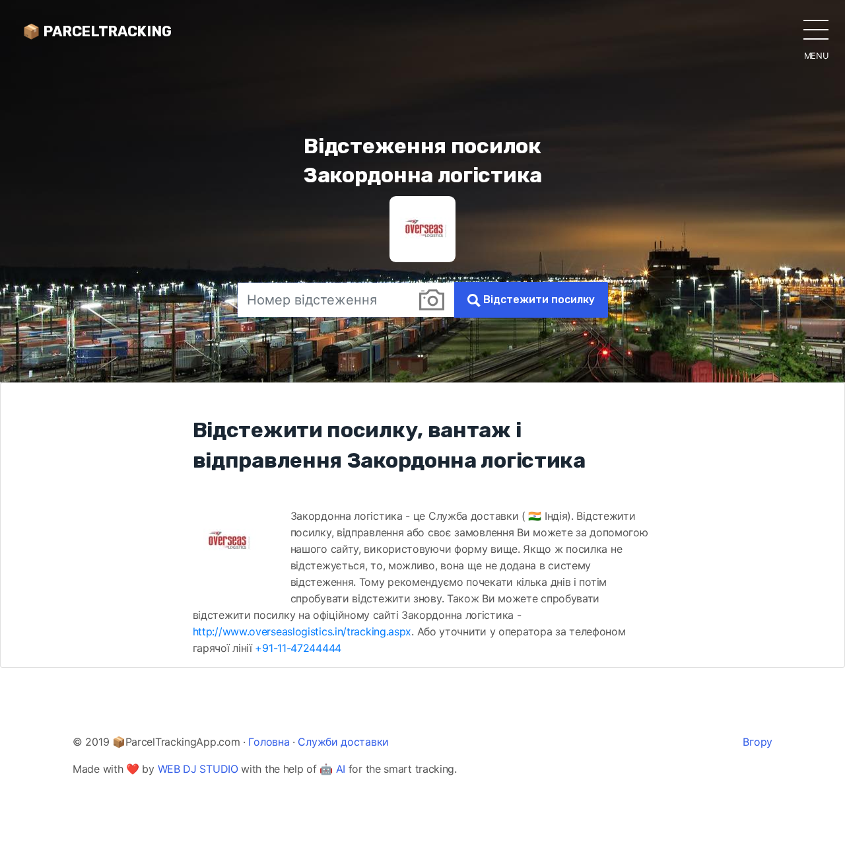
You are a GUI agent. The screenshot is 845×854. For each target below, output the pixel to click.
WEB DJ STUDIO (198, 768)
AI (340, 768)
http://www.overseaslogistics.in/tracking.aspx (302, 631)
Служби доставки (343, 741)
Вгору (757, 741)
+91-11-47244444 (298, 648)
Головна (268, 741)
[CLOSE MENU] (815, 29)
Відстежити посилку (538, 299)
